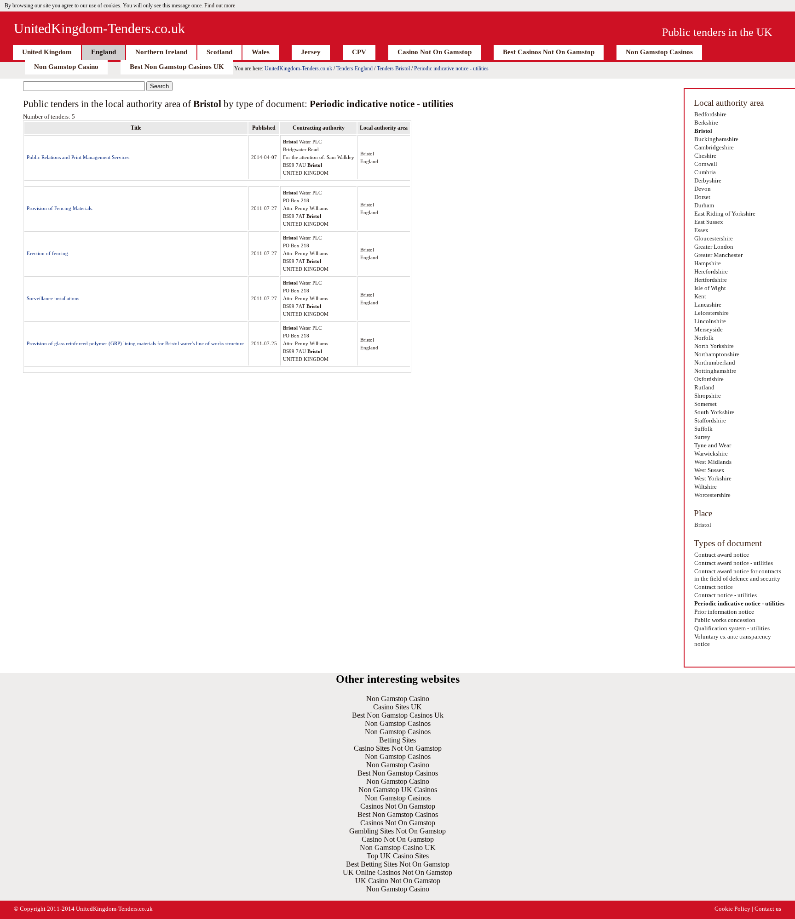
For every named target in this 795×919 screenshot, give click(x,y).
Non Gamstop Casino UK (398, 847)
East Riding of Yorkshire (724, 213)
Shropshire (707, 395)
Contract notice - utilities (725, 595)
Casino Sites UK (397, 707)
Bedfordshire (710, 114)
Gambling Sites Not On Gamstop (397, 831)
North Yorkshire (714, 345)
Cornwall (705, 163)
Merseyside (708, 329)
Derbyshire (707, 180)
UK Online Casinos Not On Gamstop (397, 872)
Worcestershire (712, 494)
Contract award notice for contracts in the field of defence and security (737, 575)
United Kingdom (47, 52)
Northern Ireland (161, 52)
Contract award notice (721, 554)
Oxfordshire (709, 379)
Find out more (219, 5)
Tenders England (354, 68)
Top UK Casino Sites (398, 856)
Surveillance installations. (54, 298)
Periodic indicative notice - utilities (451, 68)
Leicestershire (711, 312)
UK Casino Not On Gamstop (397, 881)
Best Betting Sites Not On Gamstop (397, 864)
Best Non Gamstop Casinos (397, 773)
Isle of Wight (710, 288)
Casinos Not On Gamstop (397, 806)
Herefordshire (711, 271)
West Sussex (709, 470)
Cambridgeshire (714, 147)
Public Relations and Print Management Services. (79, 157)
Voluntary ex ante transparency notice (732, 640)
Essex (701, 230)
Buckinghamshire (716, 139)
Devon (702, 188)
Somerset (705, 403)
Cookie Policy (732, 908)
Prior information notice (724, 611)
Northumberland (714, 362)
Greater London (713, 246)
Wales (261, 52)
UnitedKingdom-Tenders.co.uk (99, 28)
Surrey (702, 437)
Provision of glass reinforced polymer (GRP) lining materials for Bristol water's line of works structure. (136, 343)
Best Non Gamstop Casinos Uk (398, 715)
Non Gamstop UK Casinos (397, 789)
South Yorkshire (714, 412)
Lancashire (707, 304)
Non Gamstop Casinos (659, 52)
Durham (704, 205)
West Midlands (713, 461)
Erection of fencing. (48, 253)
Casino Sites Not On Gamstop (398, 748)
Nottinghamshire (715, 370)
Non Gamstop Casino (66, 66)
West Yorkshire (713, 478)
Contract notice (713, 586)
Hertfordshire (710, 279)
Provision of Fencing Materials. (60, 208)
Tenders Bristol (393, 68)
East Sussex (708, 221)
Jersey (311, 52)
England (103, 52)
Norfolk (704, 337)
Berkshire (706, 122)
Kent (700, 296)
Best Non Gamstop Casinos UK (177, 66)
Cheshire (705, 155)
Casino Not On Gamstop (435, 52)
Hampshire (707, 263)
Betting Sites (397, 740)
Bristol (703, 130)
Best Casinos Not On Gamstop (548, 52)
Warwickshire (711, 453)
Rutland (704, 387)
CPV (359, 52)
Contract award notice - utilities (733, 562)
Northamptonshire (716, 354)
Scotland (219, 52)
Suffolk (703, 428)
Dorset (702, 197)
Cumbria (705, 172)
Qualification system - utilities (732, 628)
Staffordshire (710, 420)
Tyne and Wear (712, 445)
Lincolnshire (710, 321)
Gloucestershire (713, 238)
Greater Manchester (718, 254)
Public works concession (724, 619)
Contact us (768, 908)
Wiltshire (705, 486)
